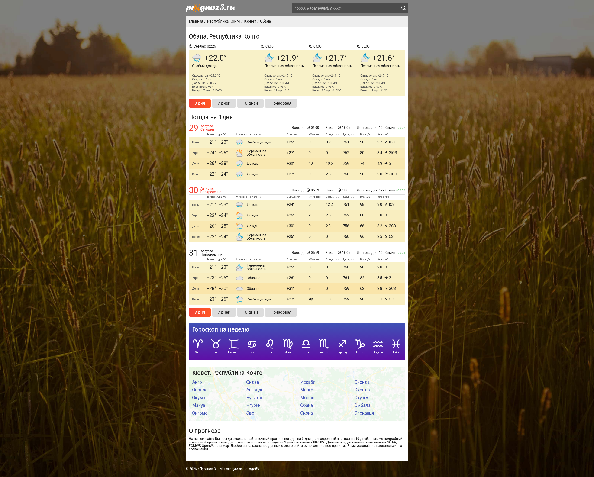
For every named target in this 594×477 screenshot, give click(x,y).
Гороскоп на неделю (220, 329)
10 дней (250, 103)
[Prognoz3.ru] (210, 8)
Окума (198, 397)
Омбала (362, 405)
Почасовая (280, 103)
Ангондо (255, 390)
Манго (306, 390)
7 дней (223, 103)
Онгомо (200, 413)
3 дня (199, 103)
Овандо (200, 390)
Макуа (198, 405)
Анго (197, 382)
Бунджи (254, 397)
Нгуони (253, 405)
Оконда (362, 382)
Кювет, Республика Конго (227, 373)
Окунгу (361, 397)
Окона (306, 413)
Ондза (252, 382)
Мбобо (307, 397)
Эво (250, 413)
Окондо (362, 390)
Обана (306, 405)
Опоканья (364, 413)
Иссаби (307, 382)
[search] (403, 8)
